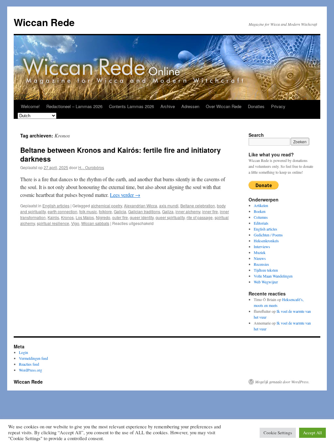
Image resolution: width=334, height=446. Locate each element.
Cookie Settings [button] (278, 433)
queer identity (142, 217)
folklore (105, 211)
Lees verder (125, 194)
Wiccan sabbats (95, 223)
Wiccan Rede (44, 22)
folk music (88, 211)
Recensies (261, 264)
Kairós (53, 217)
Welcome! (30, 106)
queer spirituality (170, 217)
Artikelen (261, 205)
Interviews (262, 246)
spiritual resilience (53, 223)
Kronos (67, 217)
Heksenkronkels (266, 240)
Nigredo (103, 217)
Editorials (261, 223)
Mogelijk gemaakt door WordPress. (282, 381)
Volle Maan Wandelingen (273, 276)
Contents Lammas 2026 (131, 106)
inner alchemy (187, 211)
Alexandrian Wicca (140, 205)
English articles (55, 205)
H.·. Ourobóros (91, 167)
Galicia (120, 211)
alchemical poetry (106, 205)
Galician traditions (144, 211)
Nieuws (260, 258)
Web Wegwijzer (266, 281)
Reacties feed (29, 364)
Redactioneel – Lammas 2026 (74, 106)
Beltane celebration (197, 205)
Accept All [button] (312, 433)
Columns (261, 217)
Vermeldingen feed (33, 358)
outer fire (120, 217)
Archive (167, 106)
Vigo (75, 223)
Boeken (260, 211)
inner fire (210, 211)
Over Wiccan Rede (223, 106)
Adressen (190, 106)
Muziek (260, 252)
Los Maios (85, 217)
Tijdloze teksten (266, 270)
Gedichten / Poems (268, 234)
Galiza (168, 211)
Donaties (256, 106)
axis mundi (168, 205)
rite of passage (200, 217)
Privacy (278, 106)
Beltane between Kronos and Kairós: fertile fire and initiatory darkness (120, 154)
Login (23, 352)
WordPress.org (30, 370)
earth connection (62, 211)
